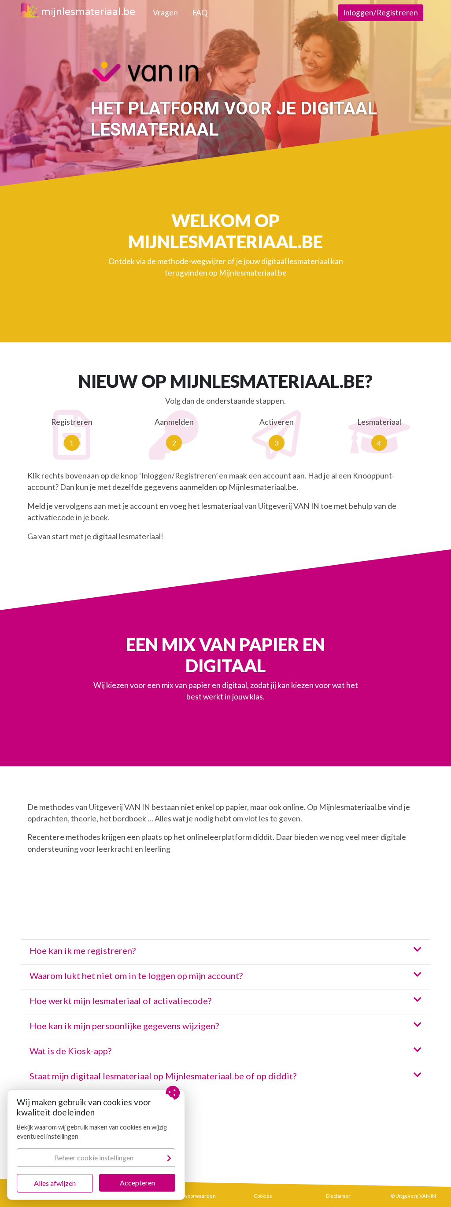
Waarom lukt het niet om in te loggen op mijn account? (136, 975)
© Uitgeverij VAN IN (413, 1196)
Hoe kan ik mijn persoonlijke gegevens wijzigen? (124, 1025)
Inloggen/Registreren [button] (380, 12)
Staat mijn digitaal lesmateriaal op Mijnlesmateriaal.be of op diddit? (163, 1076)
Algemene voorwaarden (188, 1196)
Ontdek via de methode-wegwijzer (167, 261)
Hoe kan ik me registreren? (83, 950)
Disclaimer (338, 1196)
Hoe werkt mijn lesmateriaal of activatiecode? (120, 1000)
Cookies (263, 1196)
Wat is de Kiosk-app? (70, 1050)
